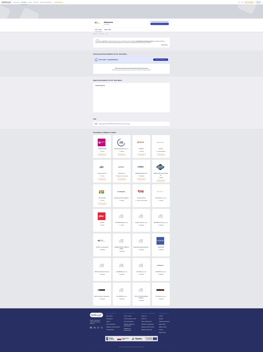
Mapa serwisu (162, 332)
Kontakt (161, 318)
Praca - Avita (98, 29)
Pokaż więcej (164, 44)
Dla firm (258, 2)
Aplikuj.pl (95, 33)
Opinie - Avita (107, 29)
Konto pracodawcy (129, 321)
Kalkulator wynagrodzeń (46, 2)
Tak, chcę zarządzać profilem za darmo (160, 23)
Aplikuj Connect (163, 327)
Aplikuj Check (162, 324)
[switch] (160, 59)
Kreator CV (35, 2)
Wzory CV (143, 318)
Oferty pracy (16, 2)
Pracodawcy (24, 2)
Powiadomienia (110, 329)
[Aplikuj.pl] (96, 315)
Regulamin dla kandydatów (113, 327)
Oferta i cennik (127, 316)
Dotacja (161, 329)
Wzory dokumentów (146, 321)
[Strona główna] (7, 2)
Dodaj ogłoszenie (59, 2)
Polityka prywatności (164, 321)
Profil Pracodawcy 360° (130, 318)
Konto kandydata (249, 2)
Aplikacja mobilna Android (147, 327)
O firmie (161, 316)
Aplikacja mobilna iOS (146, 329)
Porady (30, 2)
